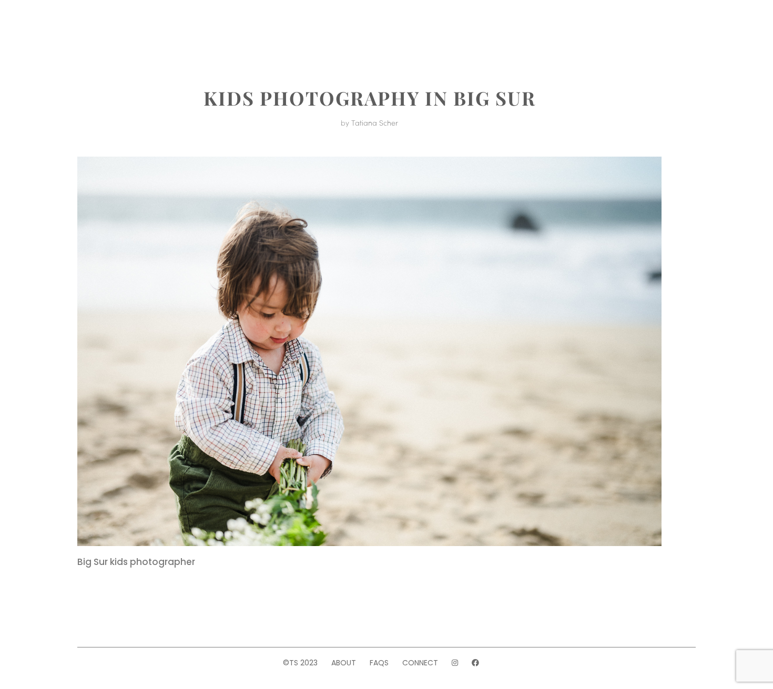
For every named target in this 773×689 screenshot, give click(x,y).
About (136, 30)
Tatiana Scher (374, 122)
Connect (420, 662)
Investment (261, 30)
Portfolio (192, 30)
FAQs (379, 662)
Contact (587, 30)
